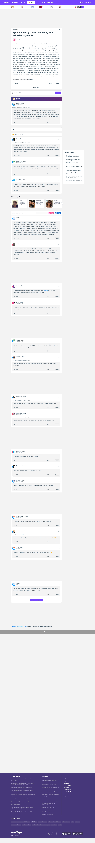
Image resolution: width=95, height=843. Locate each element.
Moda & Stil (35, 824)
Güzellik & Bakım (65, 6)
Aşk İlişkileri (16, 6)
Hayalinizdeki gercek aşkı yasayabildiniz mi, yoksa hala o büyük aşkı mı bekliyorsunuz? (50, 803)
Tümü (60, 196)
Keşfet (16, 2)
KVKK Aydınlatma (67, 789)
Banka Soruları (16, 79)
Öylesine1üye (19, 161)
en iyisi (46, 290)
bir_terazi (18, 285)
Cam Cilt (35, 6)
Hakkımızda (66, 783)
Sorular (25, 626)
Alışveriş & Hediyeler (24, 821)
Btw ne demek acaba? (15, 804)
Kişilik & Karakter (26, 824)
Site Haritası (66, 793)
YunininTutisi (19, 413)
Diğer (50, 821)
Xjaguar (18, 103)
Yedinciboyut (19, 396)
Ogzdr (17, 547)
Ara (24, 2)
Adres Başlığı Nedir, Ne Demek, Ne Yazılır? (20, 798)
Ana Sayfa (14, 626)
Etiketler (65, 796)
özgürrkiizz (18, 451)
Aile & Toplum (15, 821)
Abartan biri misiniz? (46, 811)
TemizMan (18, 480)
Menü (7, 2)
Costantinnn (19, 530)
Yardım (65, 778)
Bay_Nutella (18, 138)
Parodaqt (18, 340)
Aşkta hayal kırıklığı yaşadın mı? (48, 814)
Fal (72, 821)
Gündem (55, 6)
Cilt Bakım (34, 821)
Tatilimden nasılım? (46, 798)
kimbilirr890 (18, 243)
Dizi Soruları (23, 79)
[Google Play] (78, 834)
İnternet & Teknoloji (16, 824)
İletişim (65, 781)
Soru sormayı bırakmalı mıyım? (48, 791)
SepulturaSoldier (20, 516)
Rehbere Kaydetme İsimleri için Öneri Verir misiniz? (21, 787)
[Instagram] (56, 833)
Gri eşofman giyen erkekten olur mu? (49, 784)
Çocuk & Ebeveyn (42, 821)
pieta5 (17, 302)
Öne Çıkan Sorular (68, 791)
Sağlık (60, 824)
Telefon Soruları (30, 79)
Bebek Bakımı (26, 6)
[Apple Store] (67, 834)
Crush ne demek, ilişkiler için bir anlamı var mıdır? (21, 811)
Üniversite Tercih (45, 6)
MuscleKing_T (19, 179)
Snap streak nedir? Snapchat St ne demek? (20, 801)
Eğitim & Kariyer (66, 821)
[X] (49, 833)
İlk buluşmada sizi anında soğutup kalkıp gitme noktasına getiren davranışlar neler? (50, 780)
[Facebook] (52, 833)
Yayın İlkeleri (66, 787)
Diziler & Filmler (56, 821)
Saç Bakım (53, 824)
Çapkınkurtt (18, 465)
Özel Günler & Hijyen (44, 824)
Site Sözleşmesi (67, 785)
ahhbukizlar (18, 356)
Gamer (77, 821)
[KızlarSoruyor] (16, 833)
